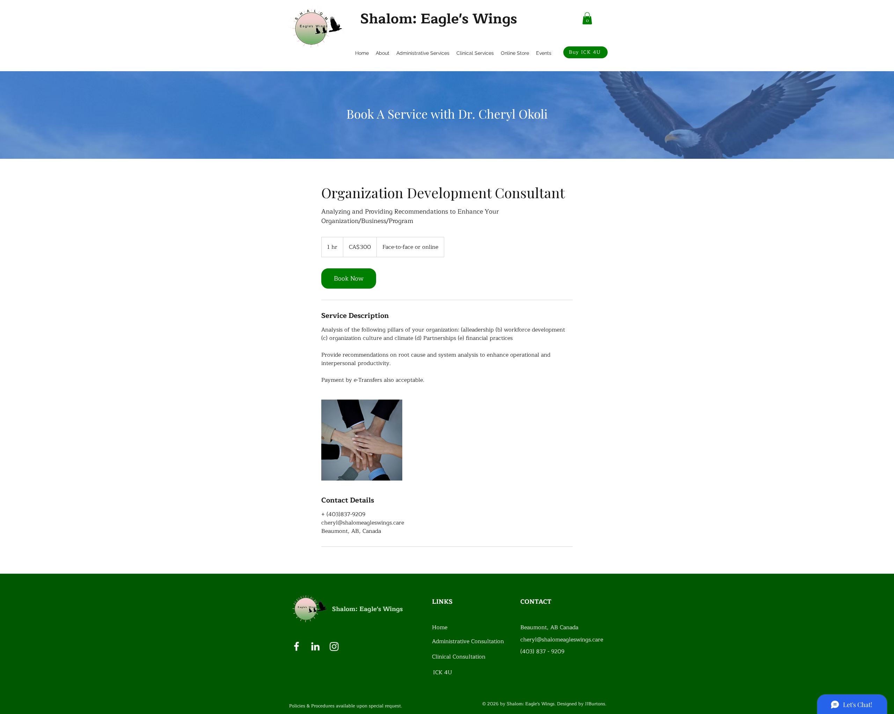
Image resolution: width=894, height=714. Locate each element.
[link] (348, 278)
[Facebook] (296, 646)
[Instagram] (334, 646)
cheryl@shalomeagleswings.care (561, 639)
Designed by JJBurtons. (581, 704)
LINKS (442, 601)
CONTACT (535, 601)
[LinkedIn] (315, 646)
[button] (587, 18)
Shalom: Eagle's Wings (438, 18)
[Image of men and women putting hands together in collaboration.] (361, 440)
